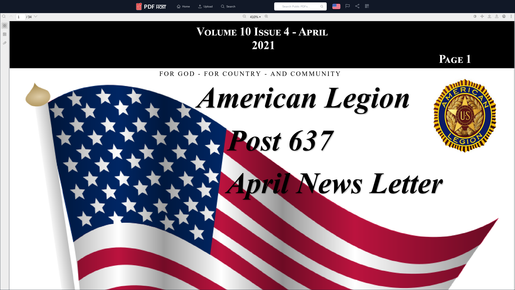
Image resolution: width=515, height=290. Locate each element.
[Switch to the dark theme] (475, 16)
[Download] (496, 16)
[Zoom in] (266, 16)
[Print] (504, 16)
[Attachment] (4, 43)
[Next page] (35, 16)
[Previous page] (11, 16)
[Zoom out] (244, 16)
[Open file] (489, 16)
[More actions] (511, 16)
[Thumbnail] (4, 25)
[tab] (4, 26)
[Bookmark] (4, 34)
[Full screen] (482, 16)
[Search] (4, 16)
